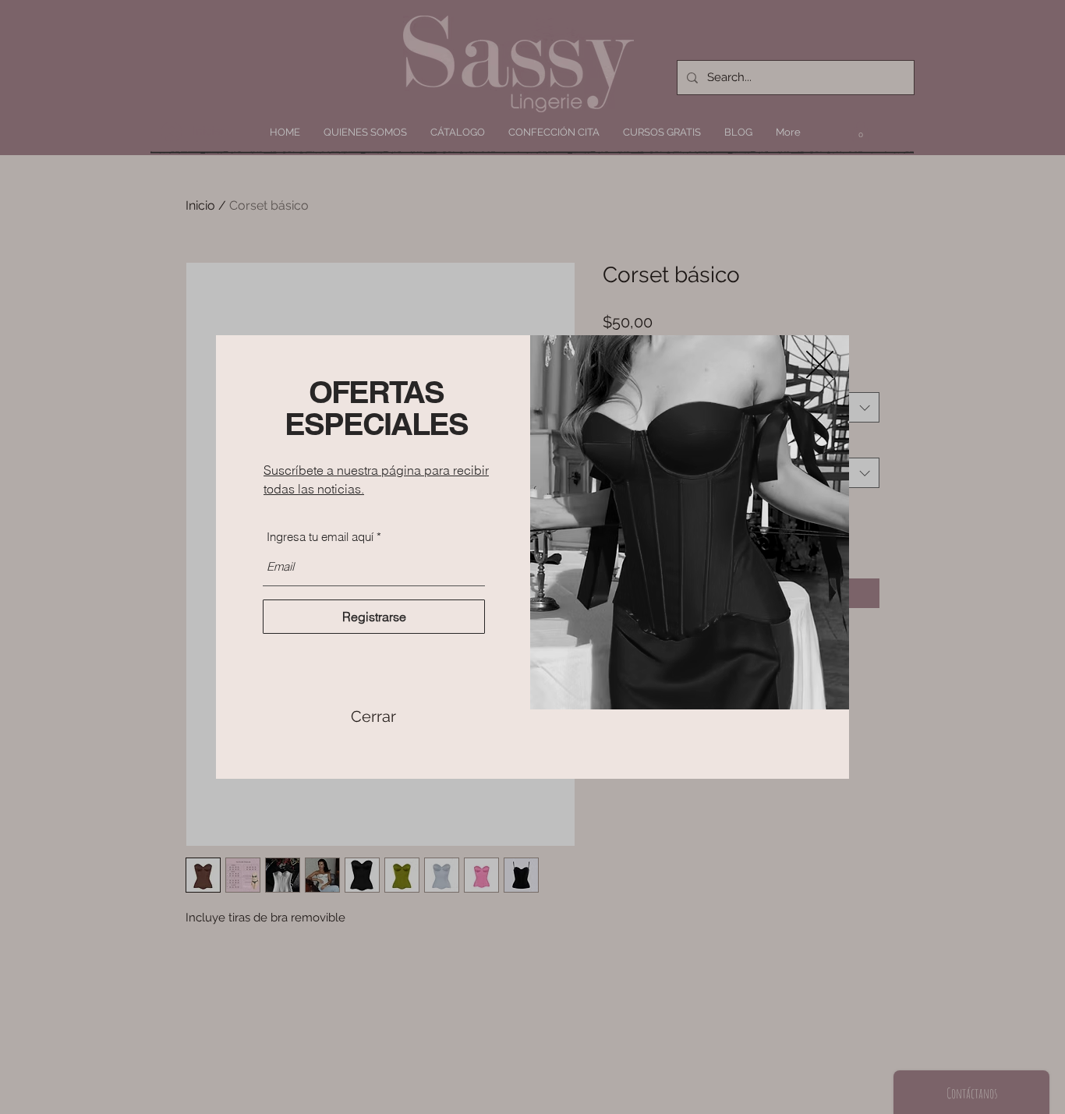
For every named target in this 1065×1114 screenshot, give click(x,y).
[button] (373, 716)
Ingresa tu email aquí (320, 537)
